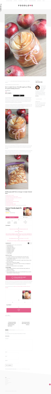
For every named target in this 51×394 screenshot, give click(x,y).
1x (28, 243)
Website (6, 360)
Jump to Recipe (16, 95)
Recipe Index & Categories (7, 378)
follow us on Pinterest (17, 286)
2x (29, 243)
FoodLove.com (25, 5)
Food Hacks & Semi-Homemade (8, 382)
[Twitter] (9, 92)
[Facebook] (7, 92)
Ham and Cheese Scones (9, 200)
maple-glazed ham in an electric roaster (12, 196)
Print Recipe (22, 95)
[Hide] (0, 11)
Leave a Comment (17, 84)
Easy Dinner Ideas (7, 380)
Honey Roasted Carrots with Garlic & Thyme (12, 201)
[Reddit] (10, 92)
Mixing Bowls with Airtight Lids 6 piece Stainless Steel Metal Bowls (18, 240)
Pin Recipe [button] (26, 217)
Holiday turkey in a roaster (10, 195)
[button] (6, 212)
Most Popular (6, 379)
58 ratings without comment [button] (19, 329)
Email (6, 356)
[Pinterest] (0, 6)
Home (6, 81)
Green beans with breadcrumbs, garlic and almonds (14, 197)
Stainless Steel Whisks (19, 231)
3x (31, 243)
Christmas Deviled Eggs (9, 202)
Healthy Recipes (6, 383)
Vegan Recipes (6, 381)
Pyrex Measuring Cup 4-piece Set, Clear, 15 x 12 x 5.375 (18, 238)
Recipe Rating (7, 335)
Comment (7, 338)
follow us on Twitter (23, 286)
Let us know (16, 278)
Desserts (9, 81)
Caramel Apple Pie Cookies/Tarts (11, 205)
